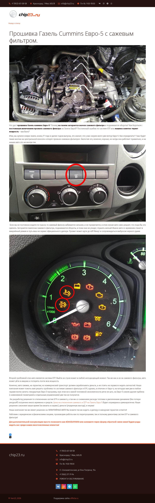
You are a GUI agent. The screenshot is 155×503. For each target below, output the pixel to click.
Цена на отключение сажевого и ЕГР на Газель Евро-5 (77, 402)
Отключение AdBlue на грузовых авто (84, 14)
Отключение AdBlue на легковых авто (42, 14)
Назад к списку (14, 23)
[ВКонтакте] (10, 435)
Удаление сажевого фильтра (122, 14)
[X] (10, 437)
